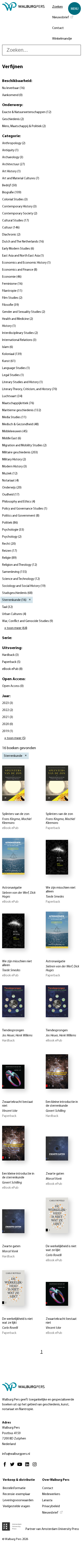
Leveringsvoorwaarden (18, 1500)
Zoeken (57, 7)
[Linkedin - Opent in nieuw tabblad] (28, 1466)
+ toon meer (15, 628)
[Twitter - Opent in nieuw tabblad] (13, 1466)
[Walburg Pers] (23, 23)
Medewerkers (51, 1494)
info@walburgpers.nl (16, 1454)
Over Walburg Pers (55, 1480)
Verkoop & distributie (19, 1480)
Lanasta (47, 1500)
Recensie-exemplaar (16, 1494)
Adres (6, 1422)
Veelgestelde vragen (16, 1506)
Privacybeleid (51, 1506)
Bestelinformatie (14, 1488)
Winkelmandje (62, 38)
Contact (58, 28)
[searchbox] (41, 50)
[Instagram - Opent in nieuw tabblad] (35, 1466)
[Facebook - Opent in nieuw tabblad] (6, 1466)
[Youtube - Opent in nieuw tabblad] (20, 1466)
